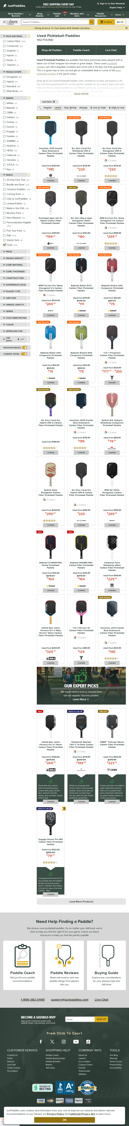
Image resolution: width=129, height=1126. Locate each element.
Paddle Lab (60, 14)
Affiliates (83, 1074)
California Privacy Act (82, 1114)
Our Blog (114, 1055)
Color (9, 324)
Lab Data (9, 339)
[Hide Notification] (126, 28)
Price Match (12, 1070)
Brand (9, 98)
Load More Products (81, 901)
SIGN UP (101, 1019)
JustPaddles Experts (108, 88)
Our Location (84, 1061)
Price (9, 251)
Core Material (14, 264)
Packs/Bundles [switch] (12, 347)
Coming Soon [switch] (11, 353)
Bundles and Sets (77, 14)
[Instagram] (64, 1042)
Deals (118, 14)
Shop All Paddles (52, 50)
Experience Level (16, 284)
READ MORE (83, 94)
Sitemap (113, 1058)
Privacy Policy (55, 1114)
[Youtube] (76, 1042)
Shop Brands (39, 14)
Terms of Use (116, 1061)
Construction (15, 278)
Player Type (13, 291)
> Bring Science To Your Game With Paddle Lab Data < (62, 28)
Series (9, 311)
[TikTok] (88, 1042)
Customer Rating (16, 317)
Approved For (14, 331)
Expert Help (116, 7)
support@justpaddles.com (69, 999)
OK (65, 1120)
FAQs (10, 1058)
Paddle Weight (14, 258)
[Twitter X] (52, 1042)
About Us (83, 1055)
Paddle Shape (13, 71)
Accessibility (115, 1067)
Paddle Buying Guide (55, 1058)
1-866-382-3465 (33, 999)
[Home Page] (14, 5)
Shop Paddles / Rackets (16, 14)
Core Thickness (15, 271)
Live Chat (111, 50)
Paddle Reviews (53, 1061)
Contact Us (12, 1055)
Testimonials (84, 1070)
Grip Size (11, 298)
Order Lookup (13, 1067)
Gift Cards (50, 1067)
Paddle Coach (81, 50)
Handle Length (15, 304)
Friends (82, 1067)
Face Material (14, 36)
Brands (49, 1064)
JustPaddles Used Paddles (89, 91)
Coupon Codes (86, 1064)
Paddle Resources (100, 14)
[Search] (91, 22)
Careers (82, 1058)
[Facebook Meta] (41, 1042)
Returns (10, 1061)
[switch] (21, 339)
